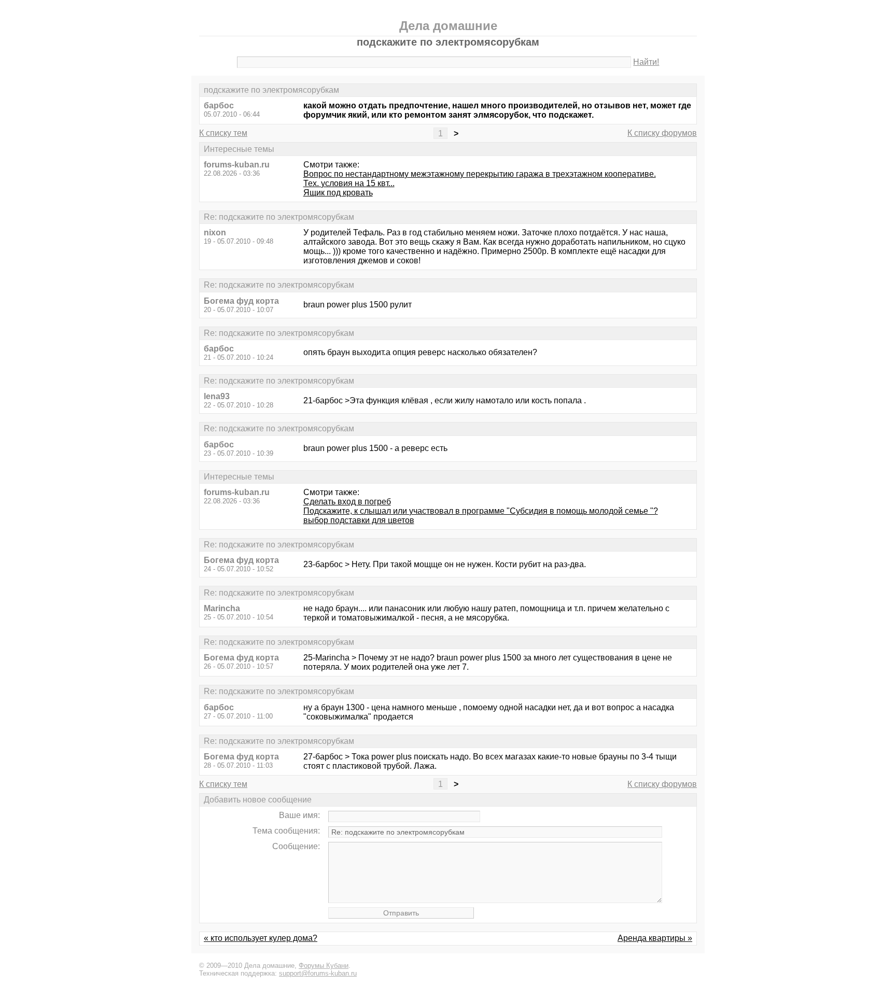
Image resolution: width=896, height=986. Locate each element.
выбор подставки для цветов (358, 520)
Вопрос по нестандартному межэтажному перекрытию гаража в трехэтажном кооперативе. (479, 174)
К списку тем (223, 133)
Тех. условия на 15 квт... (349, 183)
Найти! (646, 62)
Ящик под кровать (338, 192)
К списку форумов (662, 133)
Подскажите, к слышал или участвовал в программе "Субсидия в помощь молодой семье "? (480, 510)
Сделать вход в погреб (347, 501)
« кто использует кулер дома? (260, 938)
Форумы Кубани (323, 965)
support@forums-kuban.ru (318, 973)
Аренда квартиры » (655, 938)
